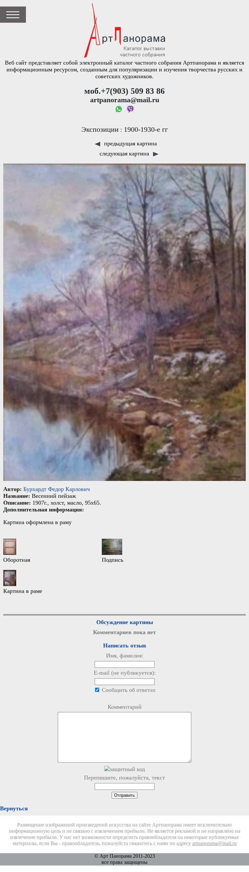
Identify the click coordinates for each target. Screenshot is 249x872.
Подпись (112, 560)
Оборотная (16, 560)
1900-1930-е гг (146, 129)
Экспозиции (100, 129)
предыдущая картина (129, 143)
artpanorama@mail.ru (214, 843)
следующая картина (125, 153)
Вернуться (14, 808)
